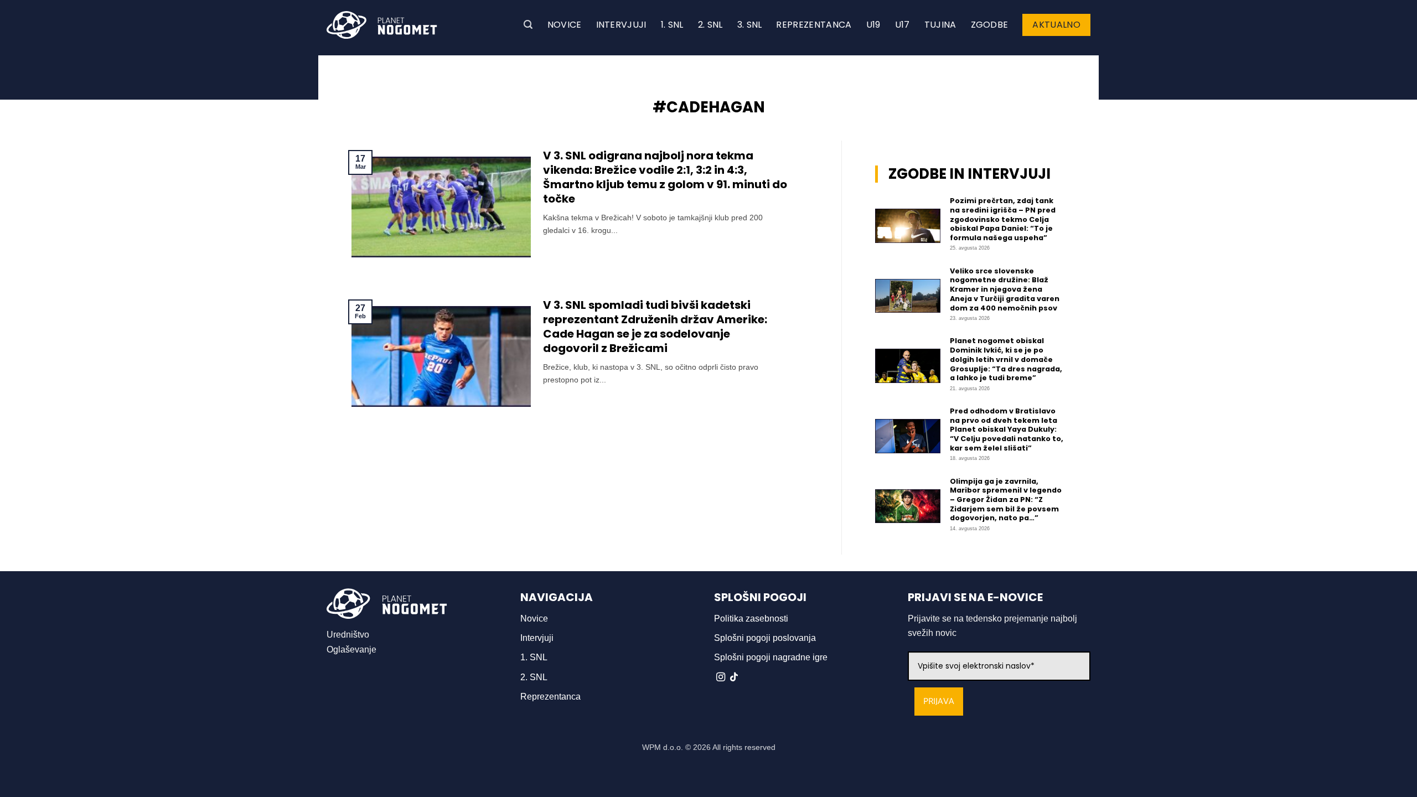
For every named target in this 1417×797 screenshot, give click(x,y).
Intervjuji (621, 24)
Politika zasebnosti (751, 618)
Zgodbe (990, 24)
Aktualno (1056, 24)
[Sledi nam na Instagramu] (720, 677)
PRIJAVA (938, 701)
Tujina (940, 24)
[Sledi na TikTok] (734, 677)
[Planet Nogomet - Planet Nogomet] (382, 25)
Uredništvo (348, 634)
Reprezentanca (813, 24)
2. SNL (710, 24)
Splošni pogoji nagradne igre (771, 657)
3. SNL (749, 24)
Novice (564, 24)
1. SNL (672, 24)
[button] (528, 24)
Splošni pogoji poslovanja (765, 638)
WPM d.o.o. (662, 747)
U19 (873, 24)
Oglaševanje (351, 649)
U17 (902, 24)
